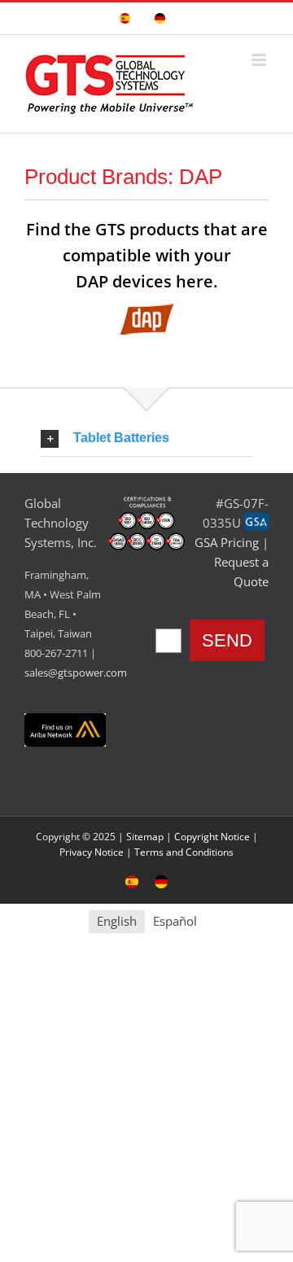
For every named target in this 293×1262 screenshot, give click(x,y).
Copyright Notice (212, 837)
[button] (146, 438)
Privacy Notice (91, 852)
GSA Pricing (227, 542)
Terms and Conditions (184, 852)
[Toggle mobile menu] (260, 59)
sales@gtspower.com (75, 672)
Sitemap (145, 837)
